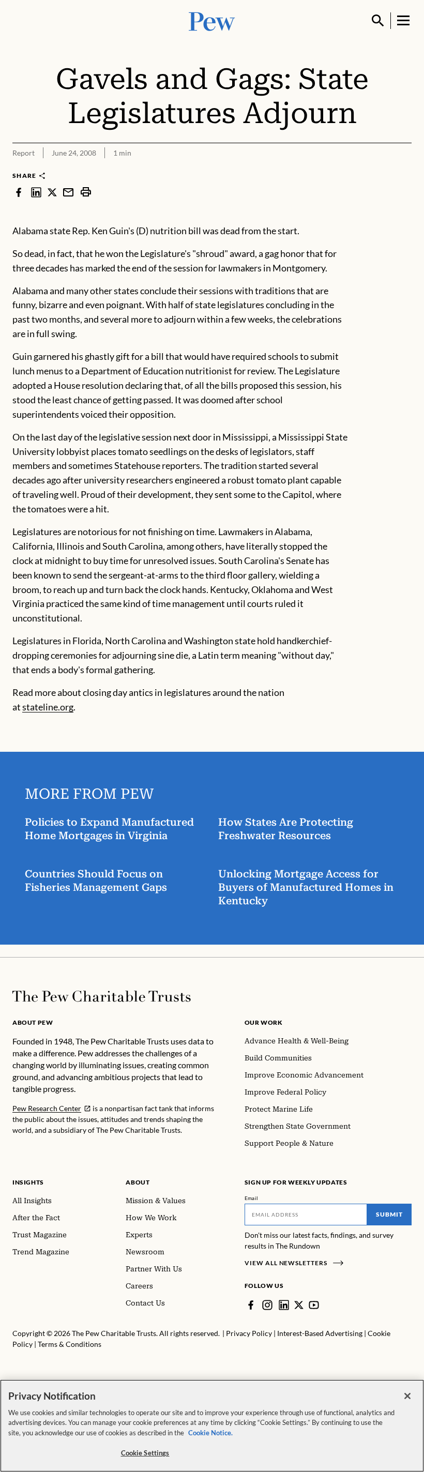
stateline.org (47, 706)
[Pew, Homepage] (212, 20)
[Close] (407, 1396)
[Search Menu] (378, 20)
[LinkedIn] (284, 1305)
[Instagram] (267, 1305)
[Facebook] (251, 1305)
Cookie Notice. (210, 1433)
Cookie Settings (145, 1453)
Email (252, 1198)
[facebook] (18, 192)
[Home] (101, 996)
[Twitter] (299, 1305)
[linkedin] (36, 192)
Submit (389, 1214)
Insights (28, 1182)
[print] (86, 192)
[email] (68, 192)
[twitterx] (52, 192)
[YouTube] (314, 1305)
